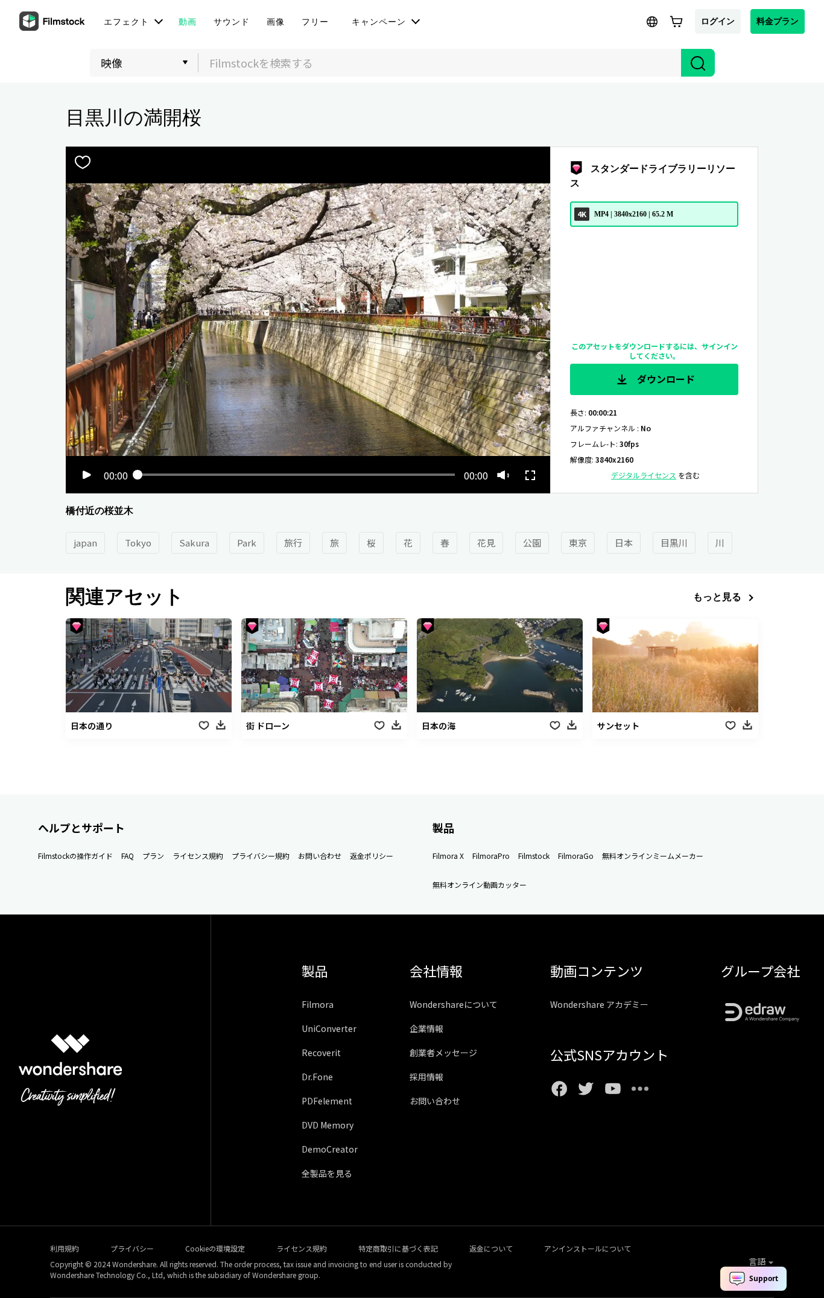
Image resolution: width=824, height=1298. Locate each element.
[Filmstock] (53, 21)
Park (246, 542)
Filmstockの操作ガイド (75, 855)
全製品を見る (327, 1173)
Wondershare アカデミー (599, 1004)
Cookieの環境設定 (215, 1248)
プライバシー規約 (261, 855)
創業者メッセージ (443, 1052)
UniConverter (329, 1028)
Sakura (194, 542)
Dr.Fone (317, 1077)
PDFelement (327, 1101)
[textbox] (440, 62)
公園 (532, 542)
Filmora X (448, 855)
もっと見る (717, 596)
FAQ (127, 855)
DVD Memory (327, 1125)
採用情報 (426, 1077)
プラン (153, 855)
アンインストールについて (587, 1248)
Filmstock (534, 855)
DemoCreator (330, 1149)
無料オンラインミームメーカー (652, 855)
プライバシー (132, 1248)
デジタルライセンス (643, 475)
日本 (624, 542)
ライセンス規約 (198, 855)
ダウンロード (665, 379)
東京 (578, 542)
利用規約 (64, 1248)
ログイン (718, 21)
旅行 (293, 542)
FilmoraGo (576, 855)
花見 (486, 542)
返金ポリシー (371, 855)
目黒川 (674, 542)
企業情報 (426, 1028)
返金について (491, 1248)
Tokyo (138, 542)
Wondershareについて (454, 1004)
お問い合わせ (319, 855)
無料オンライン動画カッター (480, 884)
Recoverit (321, 1052)
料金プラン (777, 21)
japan (85, 542)
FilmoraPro (491, 855)
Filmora (318, 1004)
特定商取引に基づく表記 (398, 1248)
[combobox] (439, 63)
